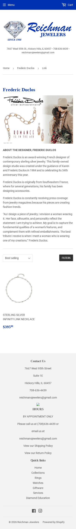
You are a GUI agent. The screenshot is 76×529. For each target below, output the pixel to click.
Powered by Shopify (54, 522)
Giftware (38, 488)
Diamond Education (38, 498)
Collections (38, 472)
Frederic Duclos (25, 68)
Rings (38, 477)
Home (6, 68)
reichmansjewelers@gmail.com (38, 397)
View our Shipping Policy (38, 445)
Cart (70, 4)
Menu (11, 4)
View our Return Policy (38, 453)
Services (38, 492)
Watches (38, 482)
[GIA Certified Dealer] (38, 405)
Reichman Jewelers (28, 522)
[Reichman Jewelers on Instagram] (40, 511)
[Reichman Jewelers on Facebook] (34, 511)
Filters (66, 257)
